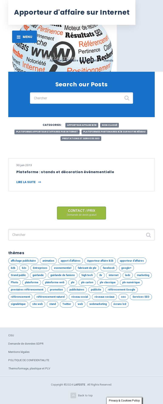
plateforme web (54, 282)
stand (52, 304)
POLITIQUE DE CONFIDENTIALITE (28, 360)
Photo (14, 282)
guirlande (38, 275)
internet (113, 275)
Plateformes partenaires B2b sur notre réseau (114, 131)
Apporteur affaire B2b (82, 125)
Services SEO (140, 296)
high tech (87, 275)
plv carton (87, 282)
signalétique (18, 304)
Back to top (85, 395)
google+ (126, 268)
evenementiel (62, 268)
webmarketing (98, 304)
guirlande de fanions (62, 275)
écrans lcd (119, 304)
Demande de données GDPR (26, 343)
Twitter (66, 304)
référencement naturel (51, 296)
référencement (20, 296)
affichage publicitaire (23, 260)
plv (72, 282)
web (80, 304)
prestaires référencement (27, 289)
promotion (56, 289)
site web (37, 304)
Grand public (18, 275)
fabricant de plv (87, 268)
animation (48, 260)
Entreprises (40, 268)
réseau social (79, 296)
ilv (100, 275)
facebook (109, 268)
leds (127, 275)
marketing (143, 275)
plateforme (31, 282)
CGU (11, 335)
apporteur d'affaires (132, 260)
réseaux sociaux (104, 296)
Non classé (109, 125)
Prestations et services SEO (81, 138)
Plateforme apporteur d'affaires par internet (47, 131)
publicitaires (76, 289)
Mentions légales (19, 352)
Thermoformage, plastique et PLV (29, 368)
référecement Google (121, 289)
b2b (13, 268)
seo (123, 296)
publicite (96, 289)
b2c (24, 268)
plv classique (108, 282)
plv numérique (131, 282)
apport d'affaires (70, 260)
